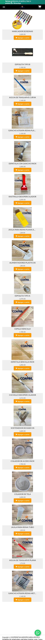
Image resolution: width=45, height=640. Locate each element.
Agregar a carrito (23, 38)
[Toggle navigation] (4, 7)
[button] (40, 7)
